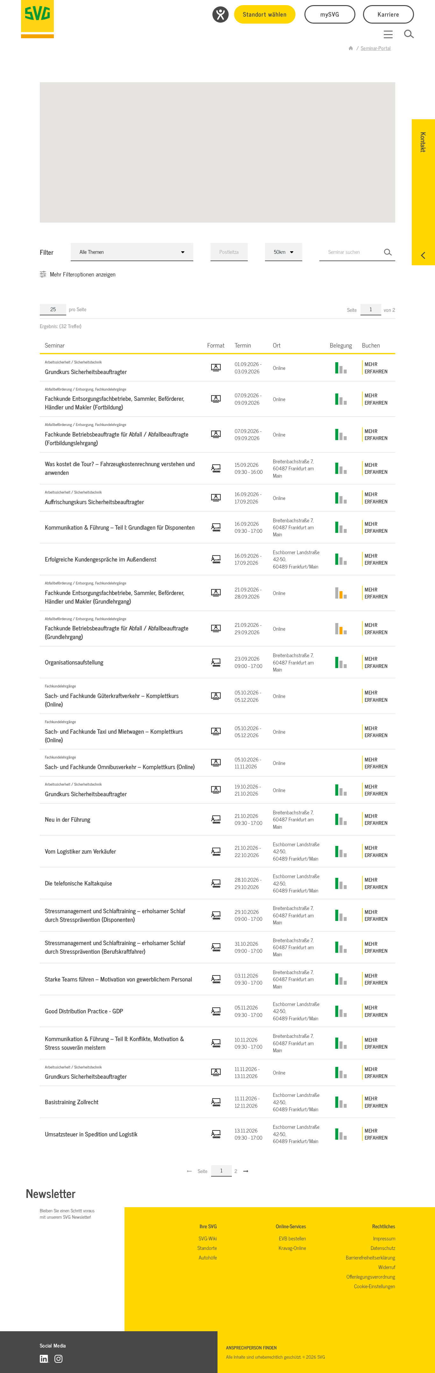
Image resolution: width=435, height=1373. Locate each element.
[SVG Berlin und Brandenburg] (37, 19)
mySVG (329, 14)
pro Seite (77, 309)
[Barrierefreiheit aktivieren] (220, 14)
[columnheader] (121, 345)
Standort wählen (265, 14)
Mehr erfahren (376, 367)
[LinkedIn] (44, 1358)
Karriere (388, 14)
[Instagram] (58, 1358)
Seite (352, 309)
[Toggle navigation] (388, 34)
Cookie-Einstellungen (374, 1285)
